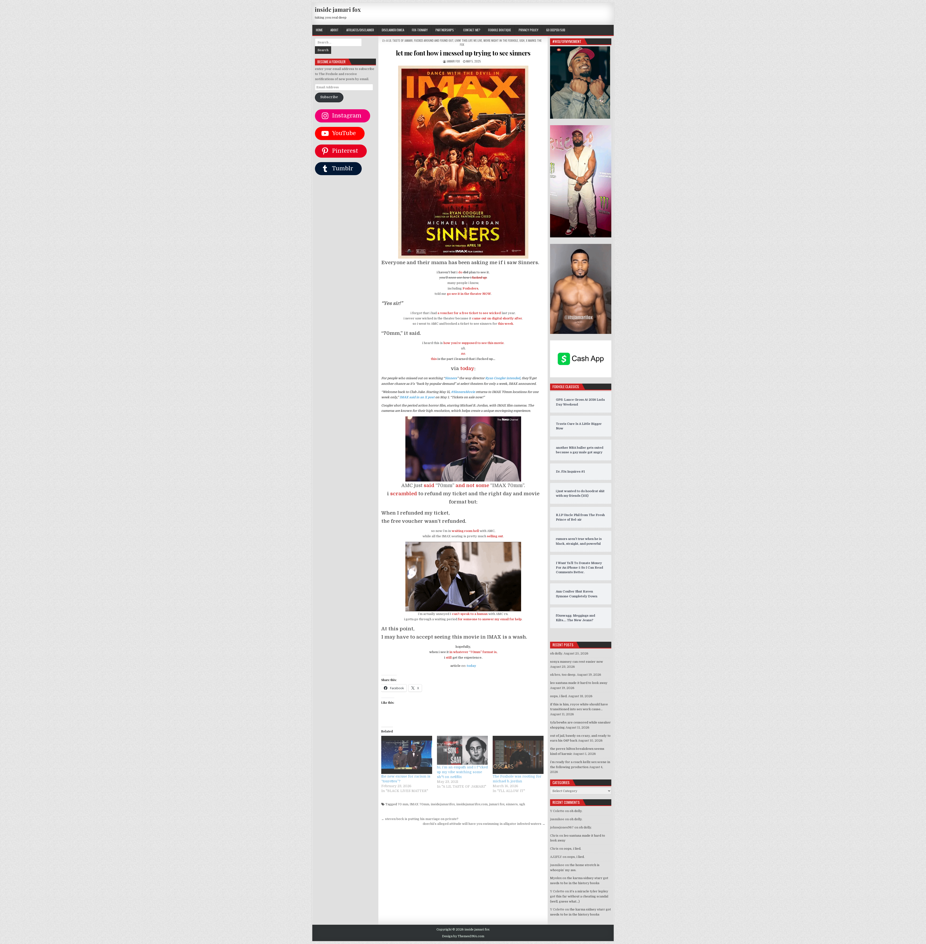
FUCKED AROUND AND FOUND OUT (433, 40)
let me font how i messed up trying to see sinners (463, 53)
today (471, 666)
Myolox (556, 878)
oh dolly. (556, 653)
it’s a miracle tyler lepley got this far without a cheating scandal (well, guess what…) (579, 896)
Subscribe (329, 97)
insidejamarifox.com (472, 804)
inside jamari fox (338, 9)
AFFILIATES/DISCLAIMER (360, 30)
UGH (521, 40)
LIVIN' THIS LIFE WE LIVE (468, 40)
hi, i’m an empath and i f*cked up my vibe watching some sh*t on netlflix (462, 772)
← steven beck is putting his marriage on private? (419, 819)
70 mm (403, 804)
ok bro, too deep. (563, 674)
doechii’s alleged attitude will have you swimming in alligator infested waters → (484, 824)
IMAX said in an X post (417, 397)
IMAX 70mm (419, 804)
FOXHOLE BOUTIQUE (499, 30)
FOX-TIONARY (420, 30)
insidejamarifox (443, 804)
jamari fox (453, 61)
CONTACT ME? (471, 30)
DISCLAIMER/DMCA (393, 30)
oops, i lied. (558, 696)
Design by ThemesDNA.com (463, 936)
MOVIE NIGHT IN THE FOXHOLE (500, 40)
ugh (522, 804)
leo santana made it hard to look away (578, 683)
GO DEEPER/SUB (555, 30)
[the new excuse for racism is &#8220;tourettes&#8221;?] (406, 755)
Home (319, 30)
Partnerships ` (446, 30)
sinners (512, 804)
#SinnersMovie (463, 392)
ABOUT (334, 30)
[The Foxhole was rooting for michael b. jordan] (518, 755)
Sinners (451, 378)
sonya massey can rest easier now (576, 661)
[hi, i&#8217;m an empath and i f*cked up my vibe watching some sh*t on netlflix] (462, 750)
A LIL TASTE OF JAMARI (399, 40)
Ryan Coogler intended (502, 378)
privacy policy (528, 30)
